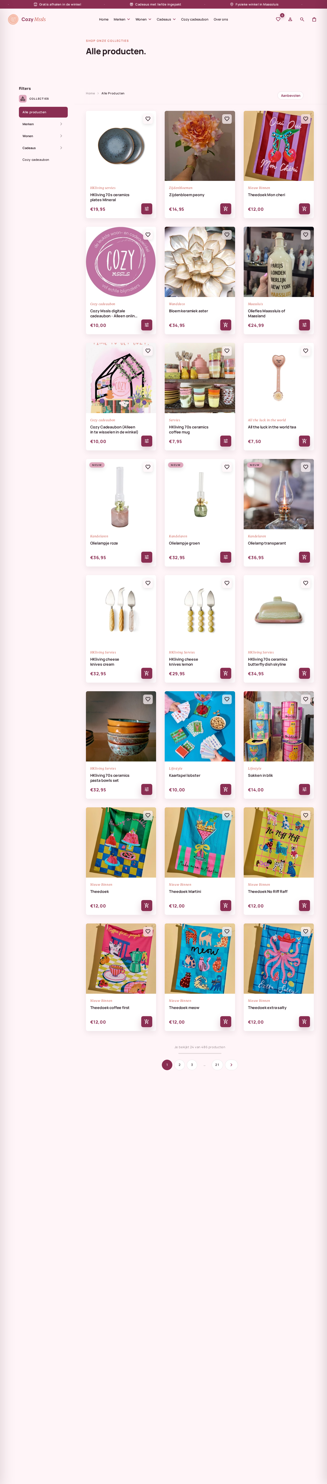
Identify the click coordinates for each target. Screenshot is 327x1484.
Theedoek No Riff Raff (268, 891)
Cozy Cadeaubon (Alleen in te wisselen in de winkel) (114, 430)
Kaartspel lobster (184, 775)
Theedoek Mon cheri (266, 194)
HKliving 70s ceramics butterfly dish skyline (268, 662)
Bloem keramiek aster (188, 310)
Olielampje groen (184, 543)
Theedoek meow (184, 1007)
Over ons (221, 19)
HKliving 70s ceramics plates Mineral (110, 197)
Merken (122, 19)
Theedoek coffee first (110, 1007)
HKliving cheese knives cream (104, 662)
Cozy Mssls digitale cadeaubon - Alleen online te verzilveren (113, 313)
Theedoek (99, 891)
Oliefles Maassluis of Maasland (266, 313)
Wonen (143, 19)
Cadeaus (166, 19)
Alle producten (34, 112)
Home (103, 19)
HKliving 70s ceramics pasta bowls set (110, 778)
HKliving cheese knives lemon (183, 662)
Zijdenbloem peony (186, 194)
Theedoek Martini (185, 891)
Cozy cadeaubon (195, 19)
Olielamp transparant (267, 543)
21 (217, 1065)
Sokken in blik (260, 775)
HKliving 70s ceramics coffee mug (189, 430)
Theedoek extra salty (267, 1007)
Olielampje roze (104, 543)
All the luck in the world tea (272, 427)
